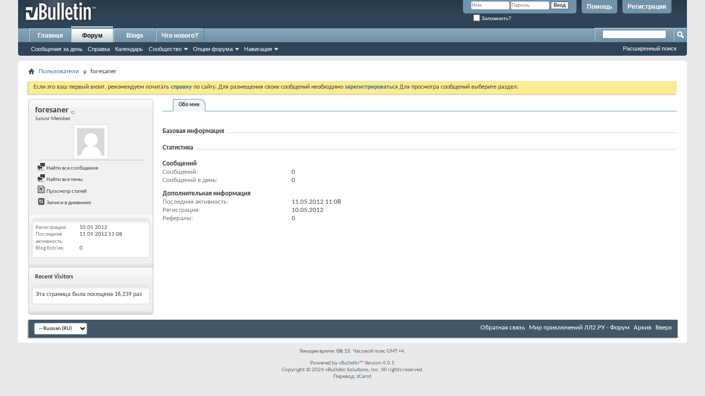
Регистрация (647, 6)
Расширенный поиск (650, 48)
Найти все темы (64, 180)
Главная (50, 35)
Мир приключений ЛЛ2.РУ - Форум (579, 327)
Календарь (129, 49)
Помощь (599, 6)
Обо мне (189, 105)
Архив (642, 327)
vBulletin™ (351, 363)
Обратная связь (502, 327)
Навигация (258, 49)
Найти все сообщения (71, 168)
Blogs (134, 35)
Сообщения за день (57, 49)
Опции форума (213, 49)
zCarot (364, 377)
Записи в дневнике (68, 203)
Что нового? (180, 35)
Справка (99, 49)
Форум (92, 35)
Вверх (663, 327)
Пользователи (59, 71)
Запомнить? (495, 18)
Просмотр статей (66, 191)
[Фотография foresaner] (91, 142)
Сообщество (165, 49)
